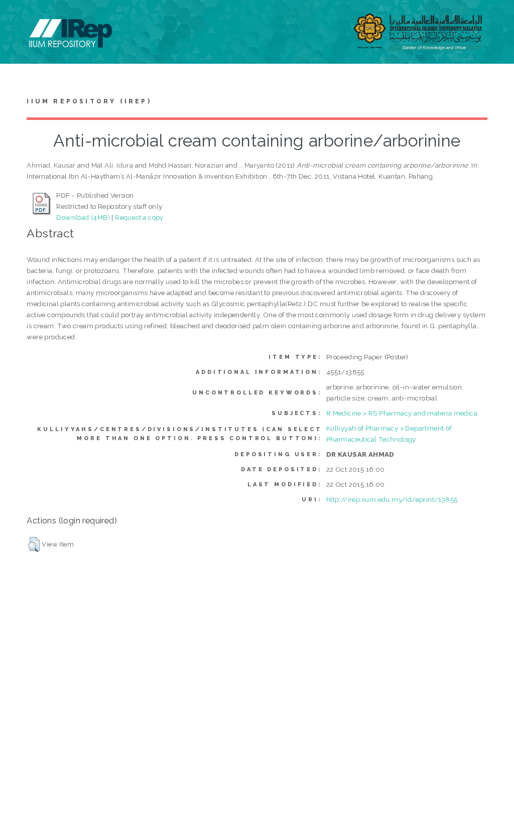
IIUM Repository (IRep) (89, 101)
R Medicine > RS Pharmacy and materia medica (401, 413)
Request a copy (139, 217)
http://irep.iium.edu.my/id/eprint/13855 (392, 499)
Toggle (18, 19)
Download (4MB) (83, 217)
